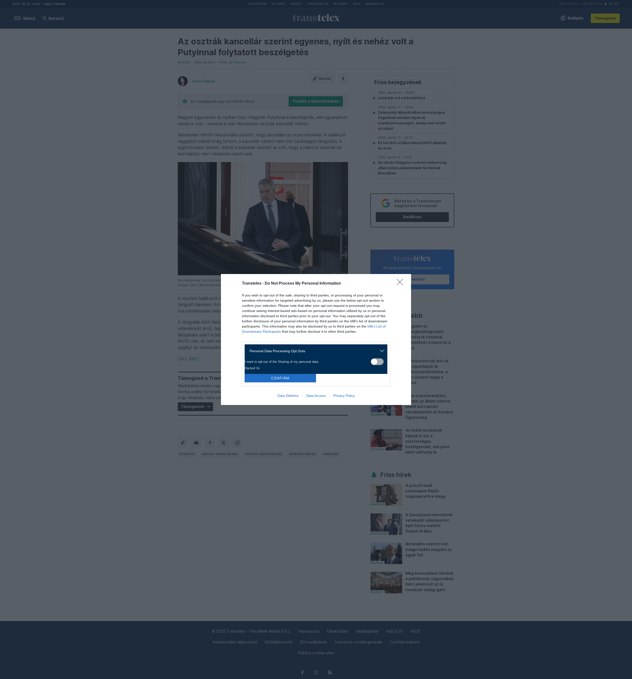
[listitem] (314, 350)
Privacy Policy (344, 396)
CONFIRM (280, 378)
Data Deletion (288, 396)
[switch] (377, 361)
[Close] (401, 283)
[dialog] (316, 339)
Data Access (316, 396)
